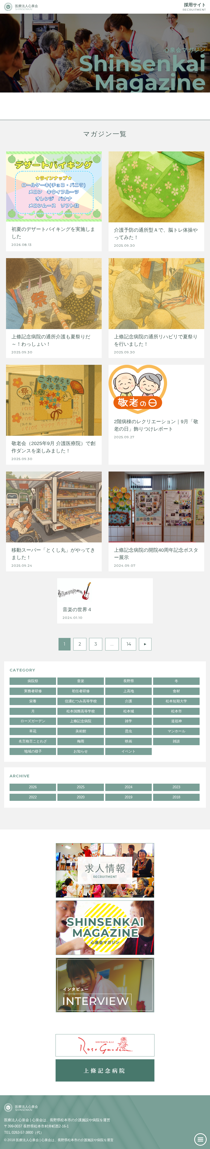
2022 (33, 797)
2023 (176, 787)
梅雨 (80, 741)
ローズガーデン (33, 721)
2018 (176, 797)
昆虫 (128, 731)
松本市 (176, 711)
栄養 (32, 701)
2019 (128, 797)
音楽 (80, 681)
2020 (80, 797)
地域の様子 (33, 751)
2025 (80, 787)
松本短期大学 (176, 701)
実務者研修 (33, 691)
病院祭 (33, 681)
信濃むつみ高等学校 (81, 701)
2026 (33, 787)
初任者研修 (81, 691)
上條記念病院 (80, 721)
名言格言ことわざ (33, 741)
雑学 (128, 721)
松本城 (128, 711)
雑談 (176, 741)
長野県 (128, 681)
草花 (32, 731)
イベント (128, 751)
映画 (128, 741)
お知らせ (81, 751)
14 (129, 644)
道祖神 (176, 721)
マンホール (176, 731)
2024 (128, 787)
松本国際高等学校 (80, 711)
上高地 (128, 691)
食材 (176, 691)
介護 (128, 701)
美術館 (80, 731)
